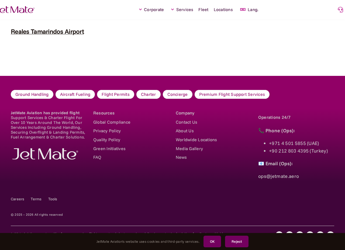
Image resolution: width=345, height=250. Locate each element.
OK (212, 241)
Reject (237, 241)
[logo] (44, 150)
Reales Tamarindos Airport (47, 31)
